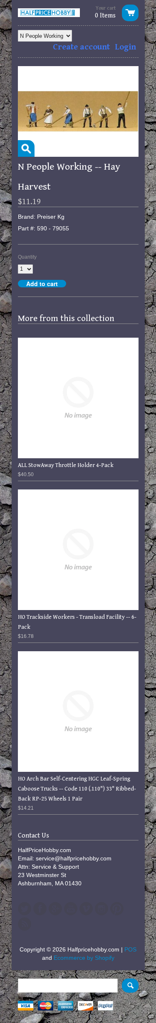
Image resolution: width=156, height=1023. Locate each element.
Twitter (24, 908)
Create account (81, 47)
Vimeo (86, 908)
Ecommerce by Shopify (84, 957)
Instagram (101, 908)
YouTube (70, 908)
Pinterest (117, 908)
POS (130, 949)
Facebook (40, 908)
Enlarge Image (26, 148)
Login (125, 47)
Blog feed (24, 924)
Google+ (55, 908)
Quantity (27, 257)
